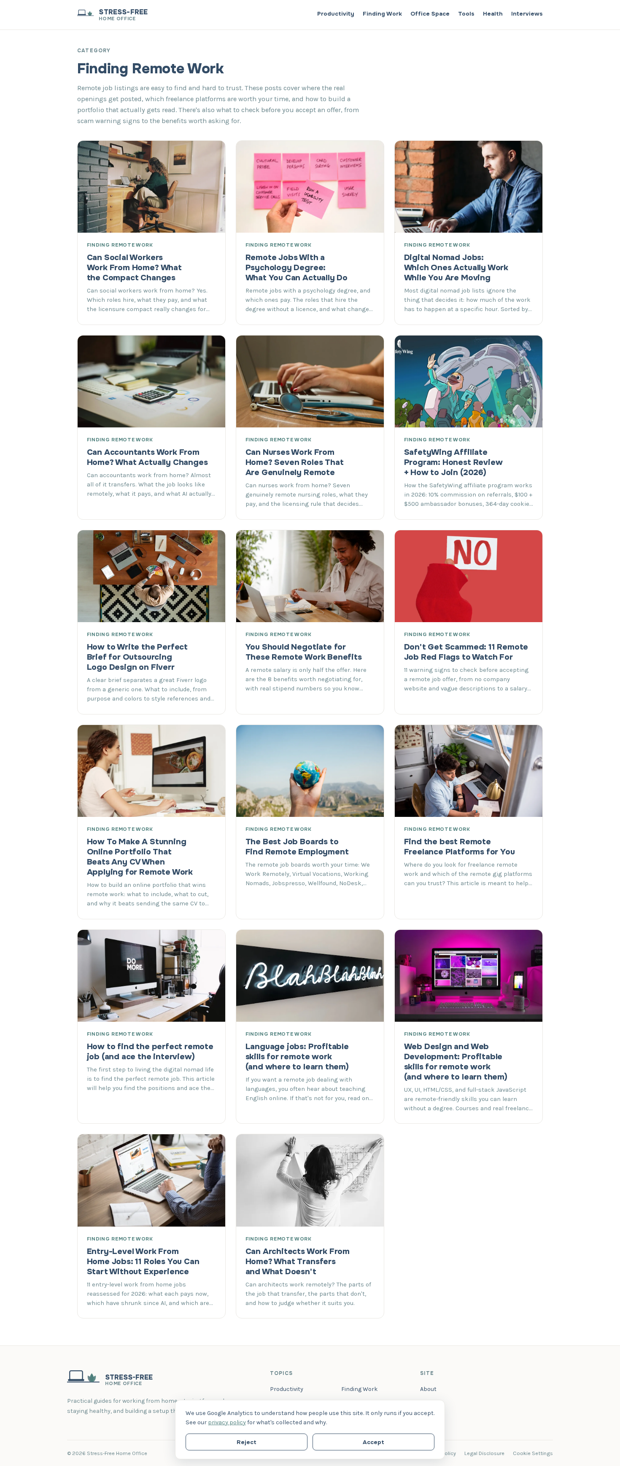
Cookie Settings (533, 1453)
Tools (466, 13)
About (428, 1389)
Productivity (335, 13)
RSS (425, 1417)
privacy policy (227, 1422)
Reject (246, 1442)
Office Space (430, 13)
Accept (373, 1442)
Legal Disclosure (484, 1453)
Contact (431, 1403)
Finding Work (382, 13)
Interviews (527, 13)
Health (493, 13)
